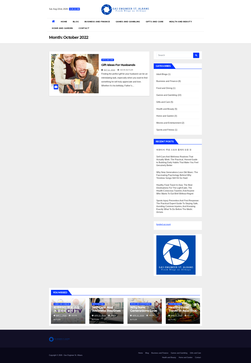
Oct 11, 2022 (109, 70)
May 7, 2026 (61, 315)
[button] (201, 25)
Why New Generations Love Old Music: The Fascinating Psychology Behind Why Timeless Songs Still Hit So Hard (177, 175)
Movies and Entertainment (168, 123)
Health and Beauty (180, 21)
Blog (76, 21)
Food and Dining (164, 88)
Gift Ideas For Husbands (118, 65)
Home (64, 21)
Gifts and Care (154, 21)
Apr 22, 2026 (100, 315)
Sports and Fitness (165, 130)
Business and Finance (97, 21)
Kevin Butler (126, 70)
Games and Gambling (128, 21)
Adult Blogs (161, 74)
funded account (163, 224)
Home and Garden (62, 28)
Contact (84, 28)
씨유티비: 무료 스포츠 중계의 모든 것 (173, 150)
